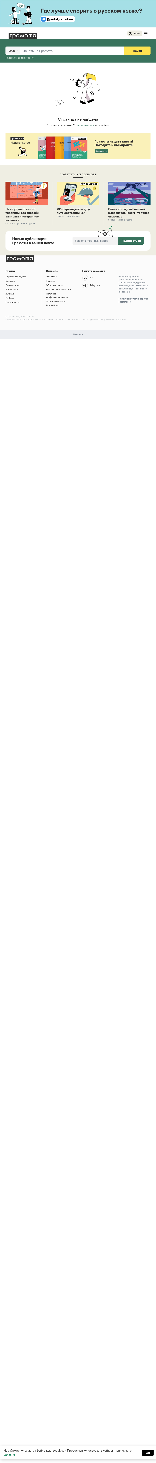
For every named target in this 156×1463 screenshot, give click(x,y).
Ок (148, 1452)
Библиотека (11, 289)
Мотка (123, 319)
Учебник (9, 298)
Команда (50, 281)
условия (9, 1454)
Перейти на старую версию (133, 300)
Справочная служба (15, 276)
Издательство (12, 302)
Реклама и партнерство (58, 289)
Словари (10, 281)
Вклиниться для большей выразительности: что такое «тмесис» (128, 212)
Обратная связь (54, 285)
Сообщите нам (84, 125)
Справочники (12, 285)
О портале (51, 276)
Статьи (9, 223)
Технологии (73, 216)
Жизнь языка (125, 219)
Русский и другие (25, 223)
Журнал (9, 293)
